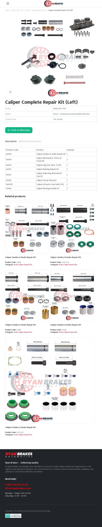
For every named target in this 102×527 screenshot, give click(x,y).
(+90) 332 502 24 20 (16, 484)
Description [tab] (11, 141)
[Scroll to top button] (97, 515)
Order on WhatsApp (20, 130)
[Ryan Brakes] (53, 3)
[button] (10, 92)
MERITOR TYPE (17, 10)
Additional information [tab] (30, 141)
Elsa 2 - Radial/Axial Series (36, 10)
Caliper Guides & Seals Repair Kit (20, 257)
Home (7, 10)
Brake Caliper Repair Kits (23, 265)
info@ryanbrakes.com (18, 488)
